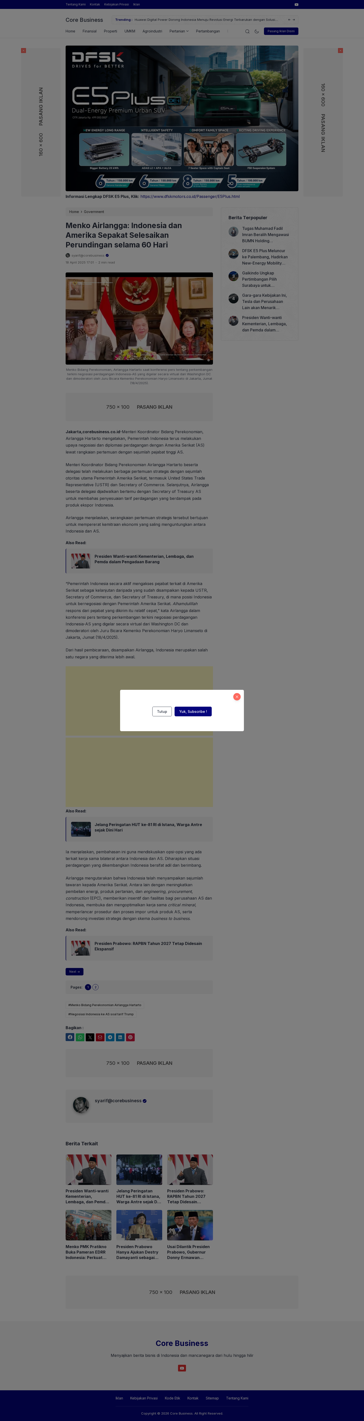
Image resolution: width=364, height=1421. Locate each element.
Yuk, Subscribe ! (193, 711)
